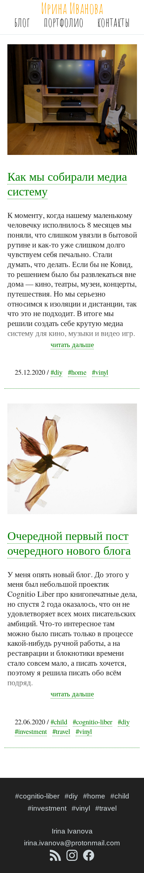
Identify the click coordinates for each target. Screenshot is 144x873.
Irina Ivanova (72, 831)
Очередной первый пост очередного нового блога (69, 542)
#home (77, 372)
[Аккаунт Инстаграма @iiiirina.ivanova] (73, 858)
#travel (61, 731)
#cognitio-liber (92, 721)
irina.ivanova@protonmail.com (72, 843)
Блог (22, 22)
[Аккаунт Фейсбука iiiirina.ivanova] (88, 858)
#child (59, 721)
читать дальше (72, 344)
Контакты (113, 22)
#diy (56, 372)
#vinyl (100, 372)
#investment (31, 731)
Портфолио (63, 22)
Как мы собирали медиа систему (67, 183)
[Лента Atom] (56, 858)
